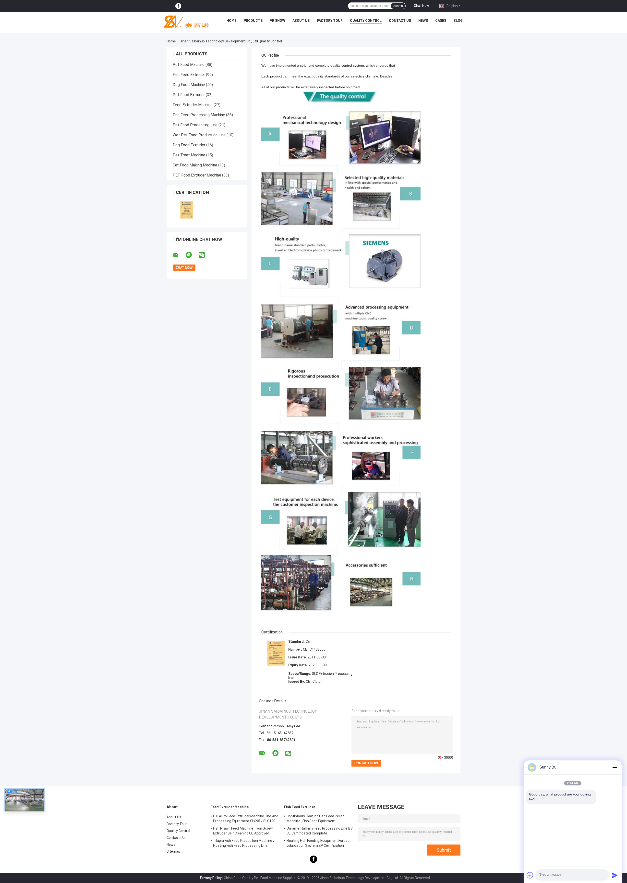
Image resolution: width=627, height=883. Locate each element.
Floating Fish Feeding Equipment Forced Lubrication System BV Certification (318, 843)
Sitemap (173, 851)
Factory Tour (330, 21)
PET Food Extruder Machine (197, 175)
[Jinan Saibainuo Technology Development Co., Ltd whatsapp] (192, 255)
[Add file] (530, 875)
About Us (301, 21)
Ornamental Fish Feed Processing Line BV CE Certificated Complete (320, 830)
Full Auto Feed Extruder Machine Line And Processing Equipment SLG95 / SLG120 (245, 818)
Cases (440, 21)
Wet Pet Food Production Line (199, 135)
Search (398, 6)
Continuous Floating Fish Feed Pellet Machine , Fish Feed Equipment (315, 818)
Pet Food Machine (189, 64)
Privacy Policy (211, 878)
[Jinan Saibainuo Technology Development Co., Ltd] (184, 21)
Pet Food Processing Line (195, 125)
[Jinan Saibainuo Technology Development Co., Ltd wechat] (205, 255)
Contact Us (400, 21)
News (423, 21)
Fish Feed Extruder (189, 74)
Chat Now (421, 6)
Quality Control (366, 21)
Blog (458, 21)
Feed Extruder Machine (193, 104)
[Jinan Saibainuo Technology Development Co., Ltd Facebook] (178, 6)
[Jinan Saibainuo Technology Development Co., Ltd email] (179, 255)
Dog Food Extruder (189, 145)
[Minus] (615, 767)
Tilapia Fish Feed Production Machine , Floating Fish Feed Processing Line (243, 843)
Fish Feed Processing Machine (199, 115)
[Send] (615, 875)
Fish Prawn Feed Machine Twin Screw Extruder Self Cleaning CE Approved (243, 830)
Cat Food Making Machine (195, 165)
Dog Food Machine (189, 84)
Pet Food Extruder (189, 94)
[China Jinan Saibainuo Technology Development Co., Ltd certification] (187, 210)
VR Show (277, 21)
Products (253, 21)
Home (231, 21)
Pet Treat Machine (189, 155)
